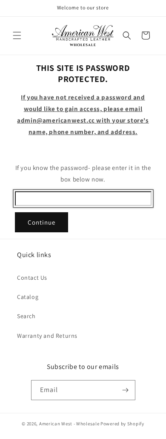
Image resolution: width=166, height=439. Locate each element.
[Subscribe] (125, 390)
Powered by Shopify (122, 424)
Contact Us (32, 277)
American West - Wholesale (69, 424)
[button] (17, 35)
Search (26, 316)
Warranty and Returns (47, 335)
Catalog (27, 297)
